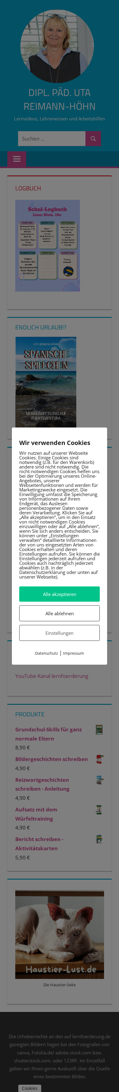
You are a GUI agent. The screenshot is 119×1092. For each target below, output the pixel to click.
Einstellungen (59, 633)
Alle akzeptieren (59, 594)
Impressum (73, 653)
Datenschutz (46, 653)
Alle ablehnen (59, 613)
